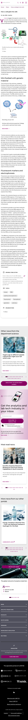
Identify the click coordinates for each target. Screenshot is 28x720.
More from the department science (14, 383)
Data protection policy (14, 715)
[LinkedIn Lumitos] (14, 692)
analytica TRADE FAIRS (7, 609)
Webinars (3, 625)
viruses (5, 18)
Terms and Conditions (16, 713)
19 (18, 378)
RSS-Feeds (4, 635)
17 (15, 378)
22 (20, 549)
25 (12, 551)
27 (15, 551)
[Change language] (23, 3)
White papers (5, 620)
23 (22, 549)
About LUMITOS (13, 701)
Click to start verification (13, 426)
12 (5, 549)
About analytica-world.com (14, 704)
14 (8, 549)
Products (3, 614)
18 (14, 549)
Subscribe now (14, 656)
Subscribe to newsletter (12, 421)
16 (11, 549)
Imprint (6, 713)
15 (12, 378)
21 (19, 549)
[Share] (20, 3)
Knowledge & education (8, 630)
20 (17, 549)
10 (20, 376)
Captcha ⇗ (20, 427)
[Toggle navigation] (26, 3)
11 (22, 376)
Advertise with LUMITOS (13, 698)
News (2, 604)
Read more (4, 435)
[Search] (18, 3)
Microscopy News (14, 567)
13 (9, 378)
